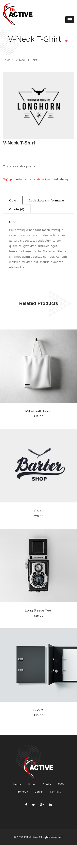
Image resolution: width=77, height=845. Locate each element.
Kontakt (55, 791)
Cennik (39, 791)
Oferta (46, 784)
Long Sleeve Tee (38, 610)
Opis (12, 200)
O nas (32, 784)
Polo (38, 511)
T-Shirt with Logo (38, 411)
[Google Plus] (42, 805)
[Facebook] (26, 805)
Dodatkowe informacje (46, 200)
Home (6, 60)
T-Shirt (38, 710)
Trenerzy (22, 791)
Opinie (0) (16, 209)
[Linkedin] (50, 805)
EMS (61, 784)
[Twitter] (33, 805)
